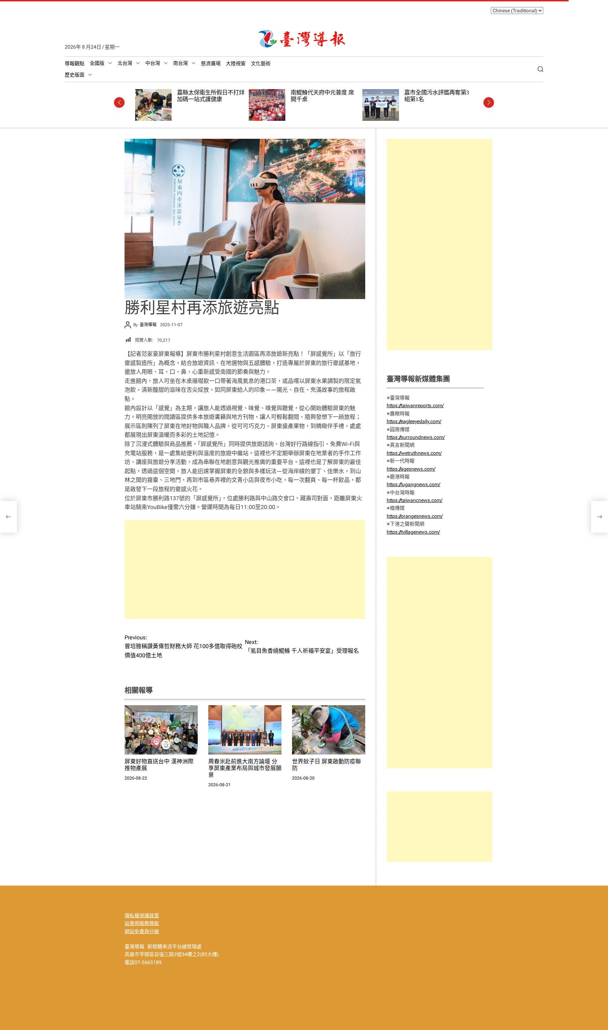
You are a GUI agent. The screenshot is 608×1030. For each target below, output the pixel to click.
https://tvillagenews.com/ (413, 532)
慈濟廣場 (211, 63)
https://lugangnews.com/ (413, 484)
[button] (119, 102)
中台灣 (152, 63)
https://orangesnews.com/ (415, 516)
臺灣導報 (148, 324)
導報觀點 (74, 63)
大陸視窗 (236, 63)
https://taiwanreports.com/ (415, 405)
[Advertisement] (245, 569)
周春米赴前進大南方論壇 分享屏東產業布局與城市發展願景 (244, 768)
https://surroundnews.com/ (416, 437)
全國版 (97, 63)
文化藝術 (261, 63)
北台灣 (125, 63)
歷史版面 (74, 74)
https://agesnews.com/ (411, 469)
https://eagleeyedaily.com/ (414, 421)
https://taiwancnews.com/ (414, 500)
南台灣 (180, 63)
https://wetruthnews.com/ (414, 453)
